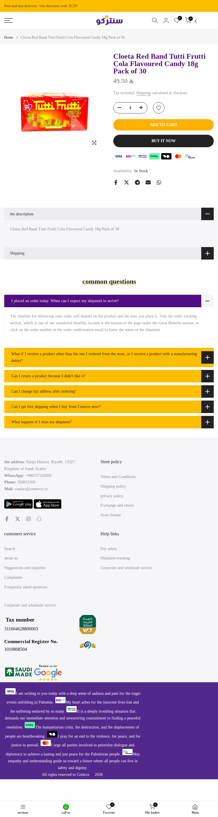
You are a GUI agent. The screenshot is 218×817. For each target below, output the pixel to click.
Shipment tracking (115, 558)
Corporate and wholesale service (126, 568)
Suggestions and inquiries (24, 568)
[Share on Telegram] (137, 182)
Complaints (13, 577)
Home (8, 37)
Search (9, 549)
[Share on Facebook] (115, 182)
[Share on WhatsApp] (159, 182)
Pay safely (108, 549)
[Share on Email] (148, 182)
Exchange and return (117, 505)
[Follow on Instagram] (28, 518)
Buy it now (164, 141)
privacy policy (111, 496)
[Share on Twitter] (126, 182)
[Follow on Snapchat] (39, 518)
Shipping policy (113, 486)
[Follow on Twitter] (17, 518)
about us (11, 558)
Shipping (143, 93)
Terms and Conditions (118, 477)
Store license (110, 515)
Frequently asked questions (25, 587)
